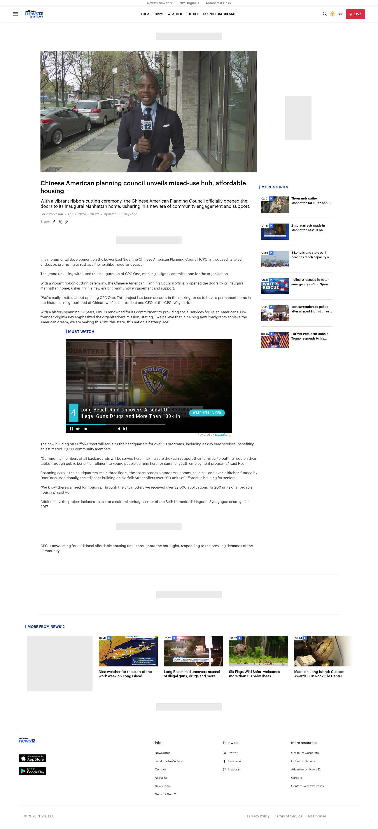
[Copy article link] (66, 222)
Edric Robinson (51, 214)
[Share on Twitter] (60, 222)
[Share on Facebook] (54, 222)
